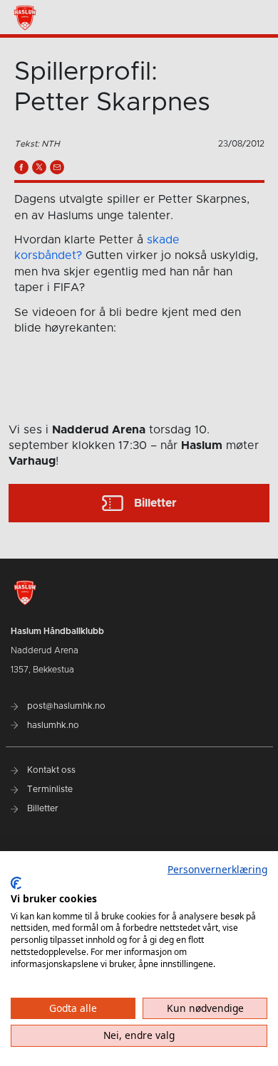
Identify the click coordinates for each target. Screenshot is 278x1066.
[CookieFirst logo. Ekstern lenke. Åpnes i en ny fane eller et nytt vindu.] (16, 883)
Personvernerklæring (217, 869)
